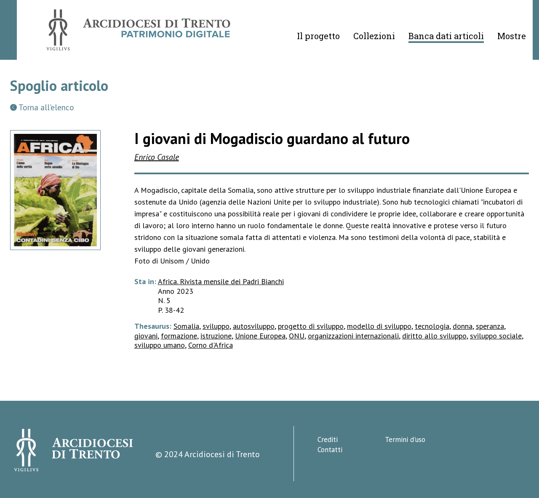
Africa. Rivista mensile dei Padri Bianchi (221, 281)
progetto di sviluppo (311, 326)
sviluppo (216, 326)
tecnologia (432, 326)
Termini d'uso (405, 439)
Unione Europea (260, 336)
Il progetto (318, 35)
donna (462, 326)
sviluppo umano (159, 345)
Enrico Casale (156, 157)
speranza (490, 326)
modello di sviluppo (379, 326)
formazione (179, 336)
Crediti (328, 439)
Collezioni (374, 35)
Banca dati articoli (446, 35)
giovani (145, 336)
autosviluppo (254, 326)
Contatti (330, 449)
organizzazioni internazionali (353, 336)
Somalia (186, 326)
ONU (296, 336)
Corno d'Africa (210, 345)
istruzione (216, 336)
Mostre (511, 35)
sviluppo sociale (496, 336)
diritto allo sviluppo (434, 336)
